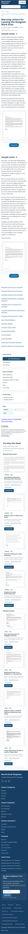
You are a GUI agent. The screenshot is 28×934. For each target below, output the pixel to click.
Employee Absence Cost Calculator (11, 291)
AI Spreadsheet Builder (8, 331)
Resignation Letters (6, 814)
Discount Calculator (20, 924)
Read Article (8, 647)
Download (14, 145)
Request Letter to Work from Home (13, 516)
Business (3, 790)
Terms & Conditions (6, 908)
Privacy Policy (4, 853)
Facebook (6, 409)
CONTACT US (5, 911)
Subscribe (7, 895)
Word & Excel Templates (5, 2)
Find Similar (6, 365)
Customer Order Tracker (8, 327)
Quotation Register (7, 324)
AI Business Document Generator (11, 342)
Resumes (3, 817)
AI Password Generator (7, 914)
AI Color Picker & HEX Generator (9, 917)
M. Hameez (15, 27)
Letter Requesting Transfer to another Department (13, 751)
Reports (3, 798)
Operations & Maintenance (8, 827)
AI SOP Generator (6, 339)
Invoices (3, 796)
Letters (7, 11)
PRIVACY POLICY (18, 908)
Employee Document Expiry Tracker (12, 316)
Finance (3, 829)
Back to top (4, 930)
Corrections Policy (6, 847)
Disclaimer (10, 904)
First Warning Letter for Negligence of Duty (11, 635)
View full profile (5, 435)
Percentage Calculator (7, 924)
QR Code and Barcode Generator (10, 921)
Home (2, 11)
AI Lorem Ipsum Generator (17, 911)
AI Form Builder (6, 335)
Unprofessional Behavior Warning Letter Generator (12, 478)
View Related (6, 362)
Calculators (4, 824)
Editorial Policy (5, 845)
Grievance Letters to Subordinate (11, 419)
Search (23, 6)
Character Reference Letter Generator (12, 346)
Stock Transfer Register (8, 320)
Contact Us (4, 850)
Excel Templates (5, 808)
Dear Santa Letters (7, 421)
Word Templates (5, 806)
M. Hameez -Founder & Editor (9, 842)
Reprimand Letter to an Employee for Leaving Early (13, 673)
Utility (2, 832)
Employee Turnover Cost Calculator (12, 287)
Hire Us (3, 904)
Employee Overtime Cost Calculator (12, 295)
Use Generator (9, 490)
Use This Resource (14, 359)
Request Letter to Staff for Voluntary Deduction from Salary (12, 712)
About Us (3, 839)
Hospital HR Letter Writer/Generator (10, 593)
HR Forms (3, 793)
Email (5, 413)
